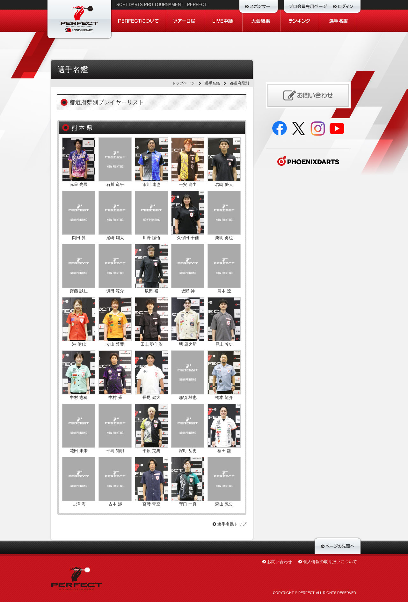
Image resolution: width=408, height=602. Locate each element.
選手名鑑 (212, 83)
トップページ (183, 83)
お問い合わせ (279, 561)
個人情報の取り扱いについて (330, 561)
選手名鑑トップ (231, 524)
